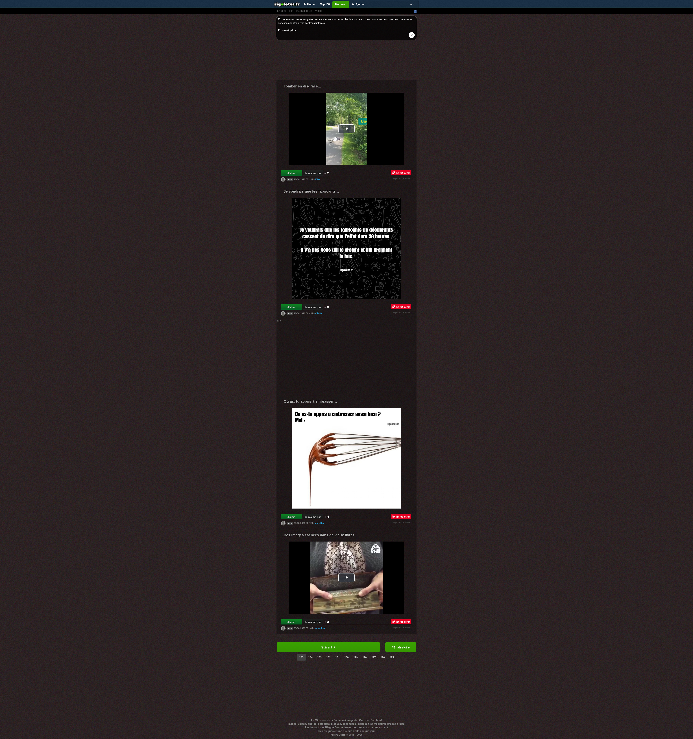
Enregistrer (403, 173)
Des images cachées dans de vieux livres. (320, 535)
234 (310, 657)
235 (301, 657)
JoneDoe (319, 523)
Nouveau (340, 4)
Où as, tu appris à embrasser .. (310, 401)
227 (373, 657)
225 (391, 657)
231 (337, 657)
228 (364, 657)
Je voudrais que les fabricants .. (311, 191)
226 (382, 657)
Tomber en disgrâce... (302, 86)
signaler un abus (401, 178)
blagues (281, 11)
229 (355, 657)
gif (291, 11)
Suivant (327, 647)
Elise (317, 179)
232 (328, 657)
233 (319, 657)
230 (346, 657)
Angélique (320, 628)
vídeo (318, 11)
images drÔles (304, 11)
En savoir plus (287, 30)
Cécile (318, 313)
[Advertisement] (346, 61)
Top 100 (325, 4)
